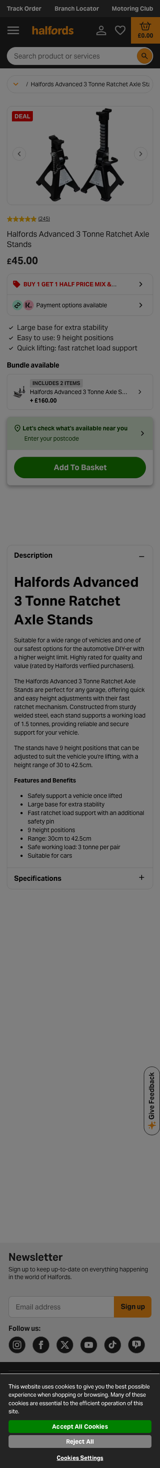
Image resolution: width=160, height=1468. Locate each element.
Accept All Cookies (80, 1426)
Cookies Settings (80, 1458)
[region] (80, 1420)
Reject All (80, 1441)
